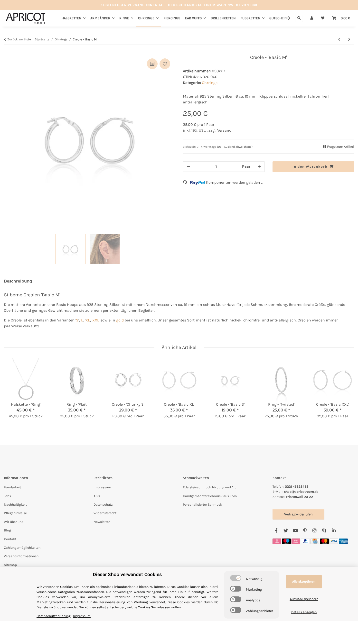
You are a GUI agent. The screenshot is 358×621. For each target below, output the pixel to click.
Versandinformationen (21, 556)
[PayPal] (305, 541)
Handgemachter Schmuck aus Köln (210, 496)
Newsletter (102, 522)
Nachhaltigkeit (15, 504)
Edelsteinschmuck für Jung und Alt (209, 487)
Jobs (7, 496)
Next (346, 392)
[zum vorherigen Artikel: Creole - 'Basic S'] (339, 39)
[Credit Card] (315, 541)
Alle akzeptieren (304, 581)
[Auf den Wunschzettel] (165, 63)
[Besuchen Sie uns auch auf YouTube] (295, 530)
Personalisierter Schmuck (202, 504)
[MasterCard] (324, 541)
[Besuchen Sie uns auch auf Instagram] (314, 530)
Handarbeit (12, 487)
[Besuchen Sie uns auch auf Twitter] (286, 530)
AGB (97, 496)
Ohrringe (209, 82)
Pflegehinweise (15, 513)
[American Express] (343, 541)
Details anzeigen (304, 612)
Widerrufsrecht (105, 513)
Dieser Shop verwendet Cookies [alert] (127, 574)
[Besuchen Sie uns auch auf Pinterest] (305, 530)
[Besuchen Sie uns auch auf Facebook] (276, 530)
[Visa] (334, 541)
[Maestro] (286, 541)
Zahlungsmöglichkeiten (22, 548)
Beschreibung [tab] (18, 281)
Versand (224, 130)
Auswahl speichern (304, 599)
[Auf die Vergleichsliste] (152, 63)
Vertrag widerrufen (298, 514)
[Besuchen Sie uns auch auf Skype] (324, 530)
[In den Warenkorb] (8, 52)
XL (87, 320)
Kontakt (10, 539)
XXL (95, 320)
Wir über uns (13, 522)
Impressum (102, 487)
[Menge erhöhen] (259, 167)
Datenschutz (103, 504)
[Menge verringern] (188, 167)
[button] (311, 18)
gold (120, 320)
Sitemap (10, 565)
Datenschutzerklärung (54, 616)
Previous (12, 392)
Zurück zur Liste (19, 39)
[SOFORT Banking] (277, 541)
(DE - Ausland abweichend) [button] (235, 146)
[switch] (235, 578)
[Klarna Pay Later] (296, 541)
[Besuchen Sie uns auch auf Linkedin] (333, 530)
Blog (7, 530)
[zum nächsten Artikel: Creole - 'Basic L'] (349, 39)
